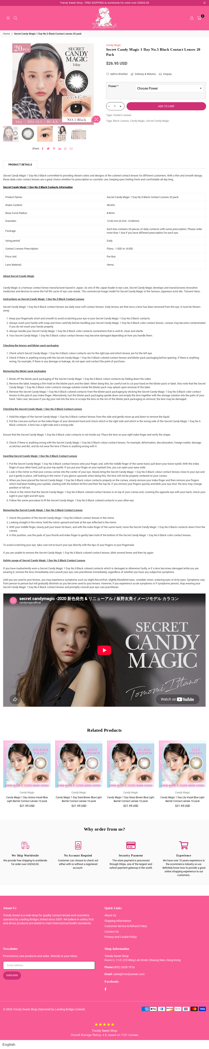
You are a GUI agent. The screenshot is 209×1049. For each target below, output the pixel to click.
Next (99, 84)
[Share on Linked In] (59, 148)
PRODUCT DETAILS (20, 164)
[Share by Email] (71, 148)
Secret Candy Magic (157, 120)
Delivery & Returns (145, 74)
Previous (6, 84)
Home (6, 33)
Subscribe (12, 975)
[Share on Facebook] (42, 148)
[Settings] (191, 18)
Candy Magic (113, 45)
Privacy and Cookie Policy (120, 936)
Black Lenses (121, 120)
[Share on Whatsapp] (65, 148)
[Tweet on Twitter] (48, 148)
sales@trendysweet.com (129, 974)
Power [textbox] (113, 86)
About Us (110, 915)
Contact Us (111, 931)
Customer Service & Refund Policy (125, 926)
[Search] (15, 18)
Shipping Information (117, 920)
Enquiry (167, 74)
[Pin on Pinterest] (54, 148)
